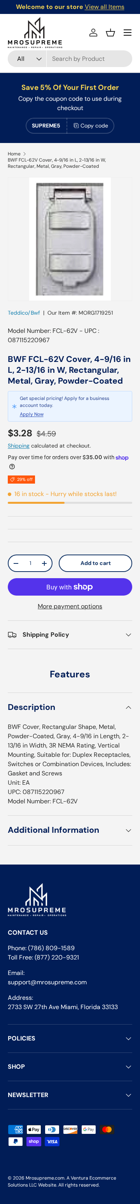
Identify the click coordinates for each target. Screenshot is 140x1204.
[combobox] (70, 58)
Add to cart (95, 563)
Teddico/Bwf (24, 312)
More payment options (70, 606)
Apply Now (32, 414)
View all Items (104, 7)
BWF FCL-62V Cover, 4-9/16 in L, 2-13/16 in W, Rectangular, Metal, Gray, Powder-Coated (57, 163)
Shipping (19, 445)
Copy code (94, 125)
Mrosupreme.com (45, 1178)
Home (14, 154)
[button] (110, 32)
